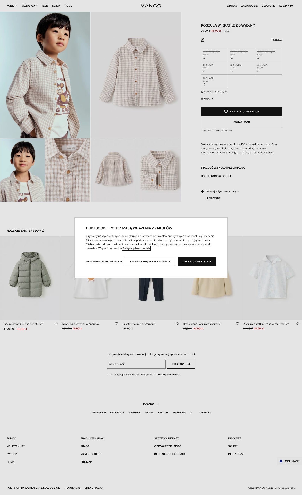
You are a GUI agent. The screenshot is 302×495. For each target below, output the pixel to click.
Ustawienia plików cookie (104, 261)
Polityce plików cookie (136, 248)
